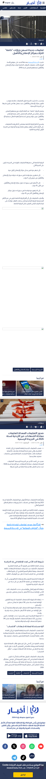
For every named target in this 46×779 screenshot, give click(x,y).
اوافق (23, 775)
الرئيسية (42, 8)
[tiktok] (23, 757)
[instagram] (23, 746)
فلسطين (12, 8)
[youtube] (41, 746)
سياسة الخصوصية (12, 768)
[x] (14, 746)
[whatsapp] (32, 746)
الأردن (25, 8)
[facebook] (5, 746)
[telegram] (14, 757)
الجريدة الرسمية (33, 62)
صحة (19, 8)
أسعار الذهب (34, 8)
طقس (5, 8)
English (7, 3)
